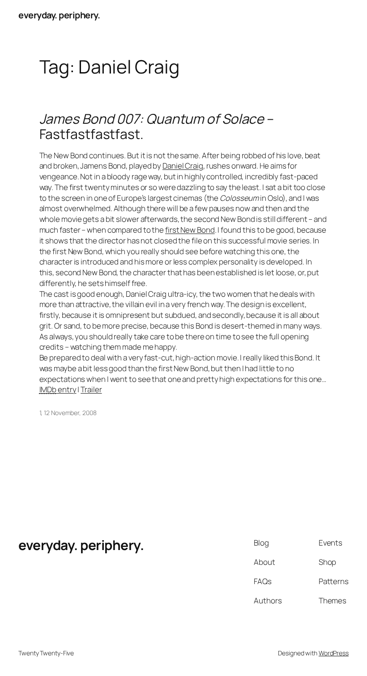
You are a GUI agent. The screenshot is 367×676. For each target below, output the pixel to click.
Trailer (91, 389)
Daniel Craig (182, 165)
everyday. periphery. (59, 15)
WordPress (334, 653)
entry (58, 389)
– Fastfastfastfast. (156, 126)
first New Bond (190, 230)
